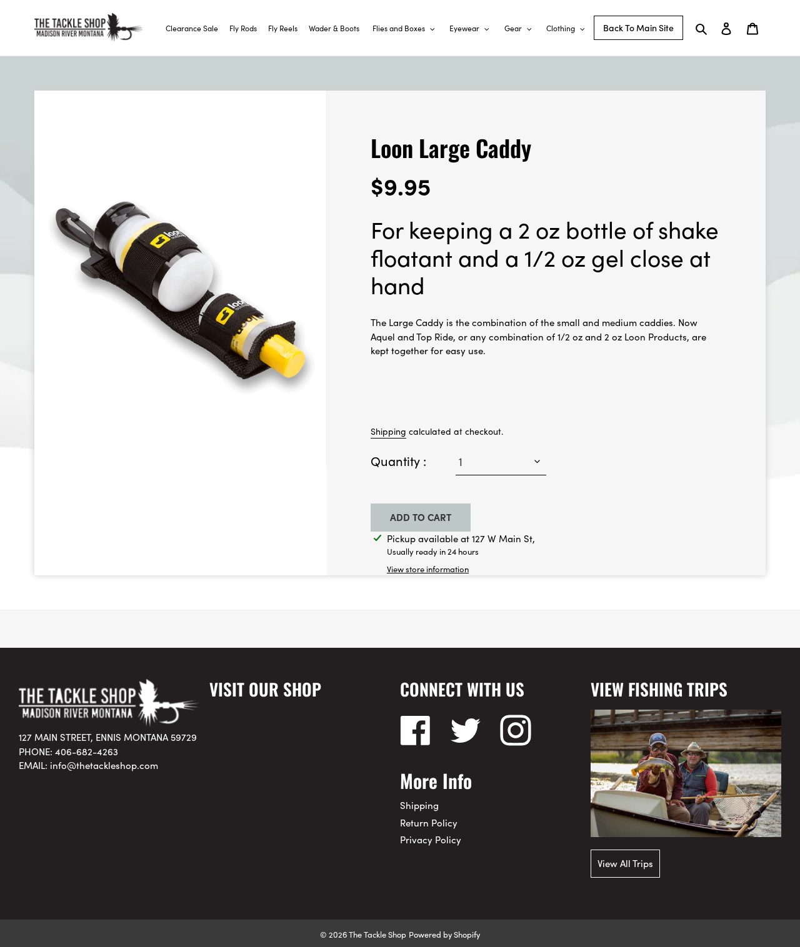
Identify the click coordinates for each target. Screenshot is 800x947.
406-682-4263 (86, 751)
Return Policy (429, 822)
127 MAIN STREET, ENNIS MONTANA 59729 (108, 736)
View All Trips (625, 863)
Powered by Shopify (444, 934)
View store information (428, 569)
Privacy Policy (430, 839)
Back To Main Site (638, 27)
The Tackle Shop (377, 934)
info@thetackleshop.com (104, 764)
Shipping (388, 431)
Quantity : (398, 460)
